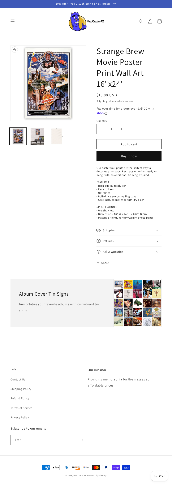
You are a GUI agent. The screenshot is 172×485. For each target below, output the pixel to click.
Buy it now (129, 156)
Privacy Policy (19, 417)
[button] (12, 21)
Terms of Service (21, 408)
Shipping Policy (20, 389)
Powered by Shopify (97, 475)
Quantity (101, 121)
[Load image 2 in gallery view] (37, 136)
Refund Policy (19, 398)
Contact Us (17, 379)
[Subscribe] (81, 440)
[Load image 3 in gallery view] (56, 136)
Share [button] (105, 263)
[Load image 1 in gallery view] (18, 136)
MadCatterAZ (79, 475)
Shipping (101, 101)
